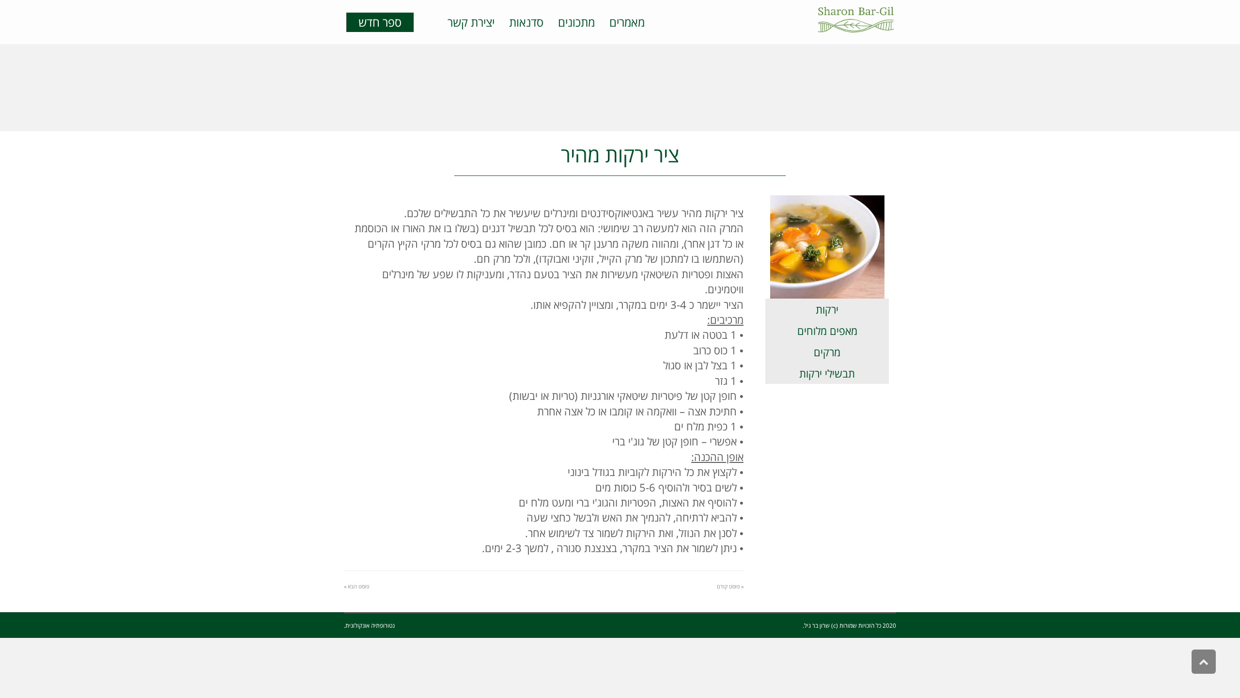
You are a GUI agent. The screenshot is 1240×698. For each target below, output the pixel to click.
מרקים (827, 352)
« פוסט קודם (730, 586)
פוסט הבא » (356, 586)
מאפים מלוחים (827, 330)
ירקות (827, 309)
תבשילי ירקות (827, 373)
